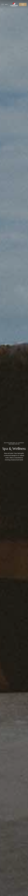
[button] (23, 4)
